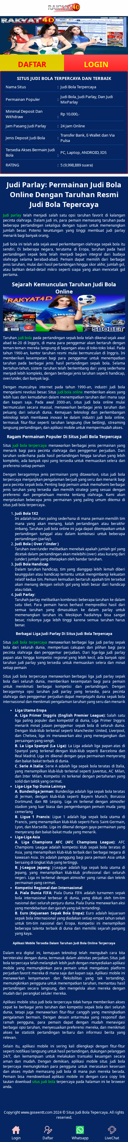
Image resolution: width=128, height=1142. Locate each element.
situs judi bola (43, 1081)
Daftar (48, 1138)
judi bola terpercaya (30, 445)
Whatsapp (80, 1138)
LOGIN (96, 64)
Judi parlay (12, 215)
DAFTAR (32, 64)
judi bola (25, 337)
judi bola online (70, 392)
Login (16, 1138)
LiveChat (112, 1138)
